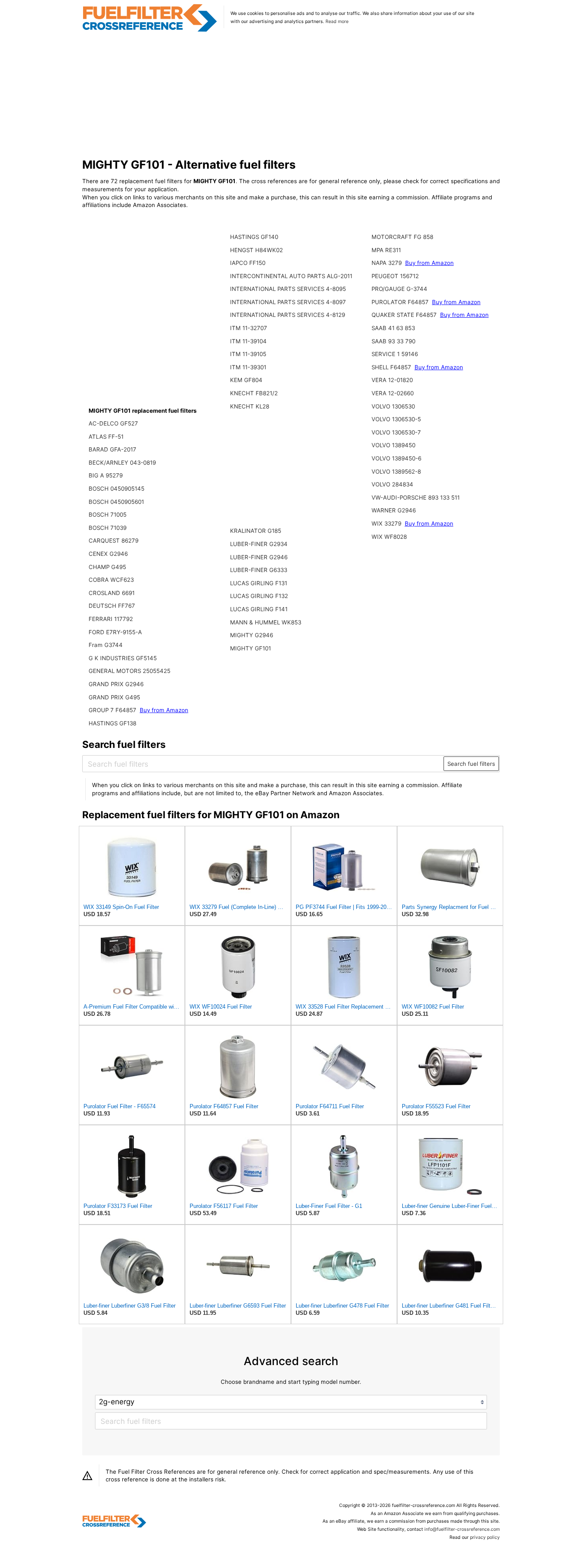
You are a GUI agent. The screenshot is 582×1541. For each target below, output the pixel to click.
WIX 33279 (387, 523)
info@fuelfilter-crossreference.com (462, 1529)
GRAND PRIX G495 (114, 697)
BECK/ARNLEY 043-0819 (122, 462)
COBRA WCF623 (111, 579)
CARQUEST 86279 (113, 540)
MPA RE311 (386, 250)
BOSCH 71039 (108, 527)
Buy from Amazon (164, 710)
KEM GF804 (246, 380)
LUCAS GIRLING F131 (258, 583)
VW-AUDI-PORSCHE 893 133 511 (416, 497)
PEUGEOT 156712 (395, 276)
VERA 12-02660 (393, 393)
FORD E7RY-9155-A (115, 632)
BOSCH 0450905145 (116, 488)
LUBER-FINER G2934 (259, 543)
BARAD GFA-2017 (112, 449)
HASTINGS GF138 (112, 723)
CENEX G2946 (108, 553)
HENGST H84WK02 (256, 250)
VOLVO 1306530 (393, 406)
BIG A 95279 (106, 475)
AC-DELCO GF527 (113, 423)
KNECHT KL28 (249, 406)
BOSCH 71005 (108, 514)
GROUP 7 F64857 (113, 710)
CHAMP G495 (107, 567)
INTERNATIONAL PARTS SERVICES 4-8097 (288, 302)
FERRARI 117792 (111, 618)
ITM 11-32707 (248, 328)
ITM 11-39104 (248, 341)
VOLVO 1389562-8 (396, 471)
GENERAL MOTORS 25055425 (129, 670)
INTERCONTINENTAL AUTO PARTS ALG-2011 (291, 276)
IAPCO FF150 (247, 262)
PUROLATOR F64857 (401, 302)
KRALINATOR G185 (255, 530)
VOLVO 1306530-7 (396, 432)
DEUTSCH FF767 (112, 605)
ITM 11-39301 (248, 367)
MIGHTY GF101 (250, 648)
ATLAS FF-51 (106, 436)
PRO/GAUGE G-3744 (399, 288)
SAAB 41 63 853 (393, 328)
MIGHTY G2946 (251, 635)
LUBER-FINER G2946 (259, 557)
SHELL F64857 (392, 367)
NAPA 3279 (387, 262)
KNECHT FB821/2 (254, 393)
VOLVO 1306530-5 (396, 419)
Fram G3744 (106, 644)
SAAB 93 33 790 (393, 341)
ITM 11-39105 (248, 354)
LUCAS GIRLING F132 (259, 595)
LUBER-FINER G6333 (258, 569)
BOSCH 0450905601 (116, 501)
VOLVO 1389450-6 (396, 458)
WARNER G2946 (394, 510)
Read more (337, 21)
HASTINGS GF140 (254, 236)
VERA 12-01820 (392, 380)
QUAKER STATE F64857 (405, 314)
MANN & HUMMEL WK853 (265, 622)
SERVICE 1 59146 (395, 354)
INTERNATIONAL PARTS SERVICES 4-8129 (287, 314)
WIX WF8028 (389, 536)
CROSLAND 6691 (112, 592)
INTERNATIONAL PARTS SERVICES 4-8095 (288, 288)
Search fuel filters (471, 763)
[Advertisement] (291, 95)
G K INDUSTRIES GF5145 (123, 658)
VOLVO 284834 (392, 484)
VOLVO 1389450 (393, 445)
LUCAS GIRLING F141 (259, 609)
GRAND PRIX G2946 (116, 684)
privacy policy (485, 1537)
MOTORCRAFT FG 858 (402, 236)
